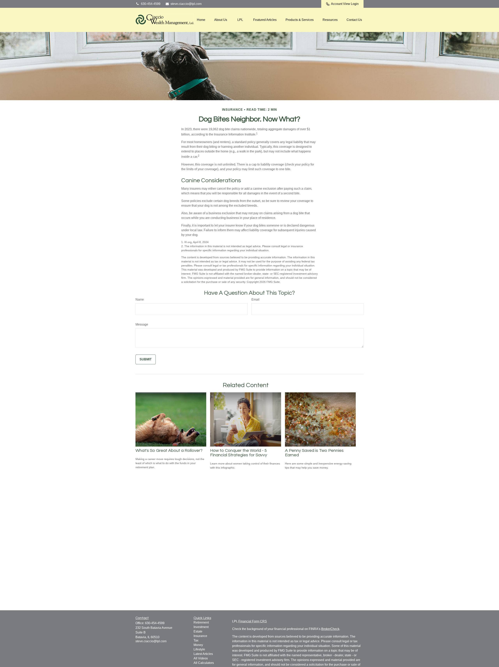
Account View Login (345, 3)
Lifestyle (199, 649)
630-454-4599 (150, 3)
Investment (201, 627)
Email (255, 299)
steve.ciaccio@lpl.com (186, 3)
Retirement (201, 622)
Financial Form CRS (252, 621)
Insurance (200, 636)
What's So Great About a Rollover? (169, 450)
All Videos (201, 658)
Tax (196, 640)
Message (141, 324)
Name (139, 299)
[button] (201, 20)
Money (198, 645)
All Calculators (204, 662)
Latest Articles (203, 654)
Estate (198, 631)
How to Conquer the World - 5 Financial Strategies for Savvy (238, 452)
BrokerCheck (330, 629)
